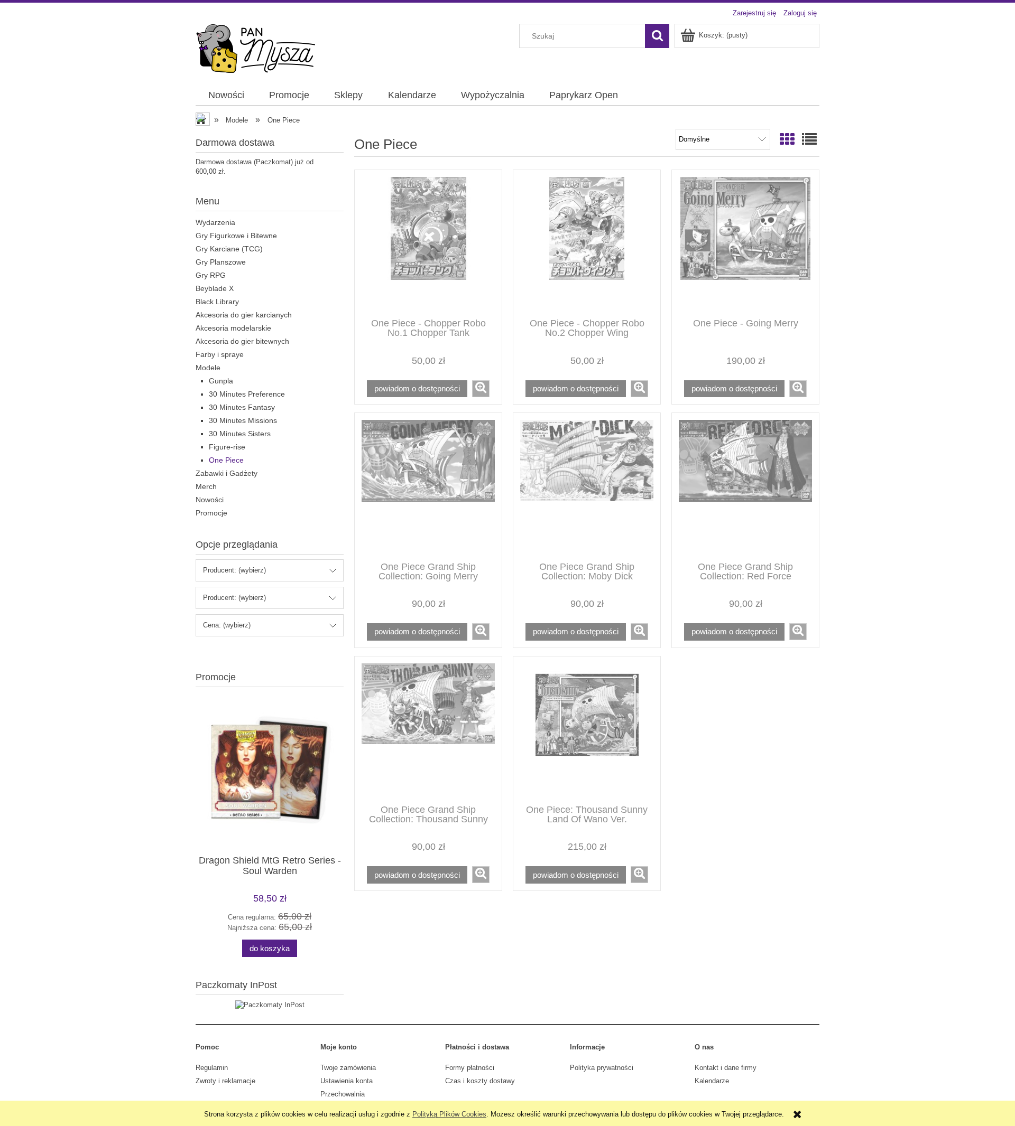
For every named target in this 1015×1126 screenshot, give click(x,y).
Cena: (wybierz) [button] (227, 625)
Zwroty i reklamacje (225, 1081)
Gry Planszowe (221, 262)
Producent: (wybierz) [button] (234, 570)
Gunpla (221, 381)
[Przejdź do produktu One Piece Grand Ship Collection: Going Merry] (428, 486)
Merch (206, 486)
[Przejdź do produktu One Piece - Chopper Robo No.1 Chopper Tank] (428, 243)
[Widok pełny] (809, 140)
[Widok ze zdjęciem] (787, 140)
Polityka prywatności (601, 1068)
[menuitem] (226, 95)
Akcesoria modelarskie (233, 328)
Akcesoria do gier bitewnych (242, 341)
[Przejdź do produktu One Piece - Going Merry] (745, 243)
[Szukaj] (657, 36)
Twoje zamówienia (348, 1068)
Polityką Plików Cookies (449, 1114)
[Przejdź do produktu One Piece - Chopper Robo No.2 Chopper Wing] (586, 243)
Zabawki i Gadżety (226, 473)
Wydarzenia (215, 222)
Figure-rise (227, 447)
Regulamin (212, 1068)
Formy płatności (469, 1068)
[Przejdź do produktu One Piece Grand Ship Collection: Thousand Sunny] (428, 729)
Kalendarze (712, 1081)
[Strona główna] (256, 47)
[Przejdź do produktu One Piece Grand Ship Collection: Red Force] (745, 486)
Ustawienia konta (346, 1081)
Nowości (210, 499)
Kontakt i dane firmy (725, 1068)
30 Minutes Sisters (240, 433)
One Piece (226, 460)
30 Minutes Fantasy (242, 407)
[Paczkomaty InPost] (269, 1004)
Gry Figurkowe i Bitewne (236, 235)
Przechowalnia (342, 1094)
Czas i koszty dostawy (480, 1081)
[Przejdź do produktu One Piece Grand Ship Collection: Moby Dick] (586, 486)
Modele (208, 367)
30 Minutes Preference (247, 394)
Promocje (211, 513)
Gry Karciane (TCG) (229, 249)
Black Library (217, 301)
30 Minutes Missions (243, 420)
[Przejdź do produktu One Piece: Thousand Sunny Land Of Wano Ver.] (586, 729)
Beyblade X (215, 288)
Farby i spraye (220, 354)
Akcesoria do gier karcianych (244, 315)
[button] (481, 388)
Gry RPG (211, 275)
